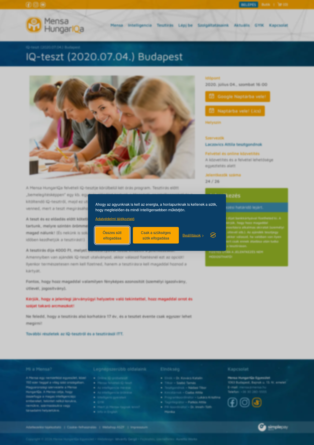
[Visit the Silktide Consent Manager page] (213, 235)
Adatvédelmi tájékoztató (114, 218)
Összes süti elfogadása (112, 235)
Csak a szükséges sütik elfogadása (156, 235)
